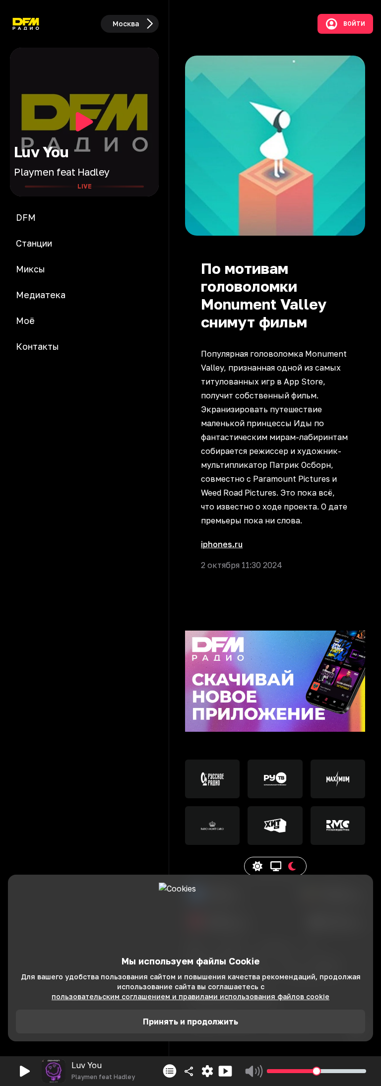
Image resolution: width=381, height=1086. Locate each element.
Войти (354, 23)
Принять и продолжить (190, 1021)
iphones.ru (222, 544)
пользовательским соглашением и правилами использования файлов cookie (190, 996)
